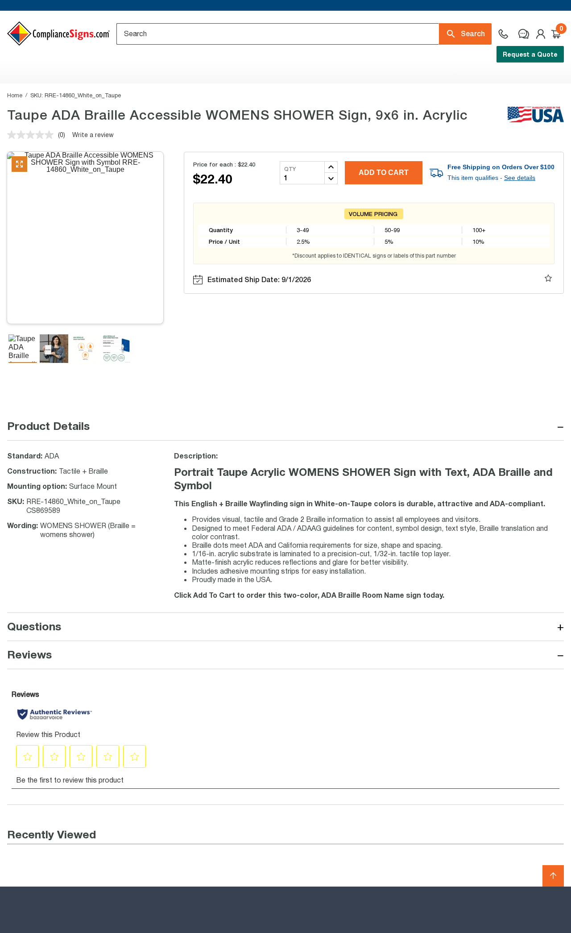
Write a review (93, 134)
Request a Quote (530, 54)
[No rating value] (32, 135)
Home (14, 95)
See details (519, 177)
